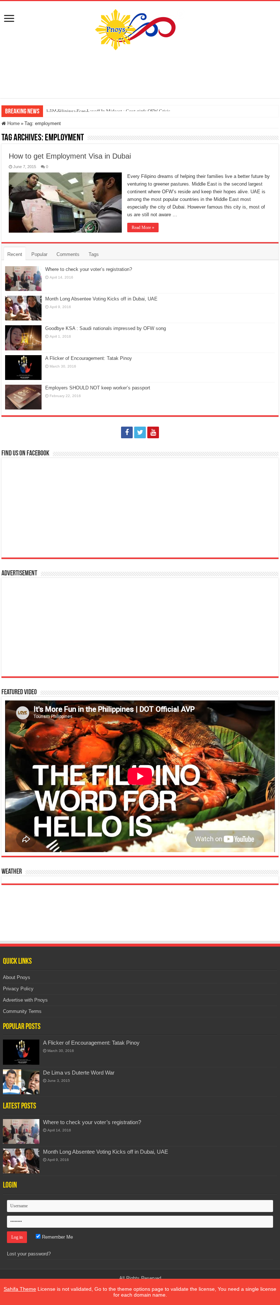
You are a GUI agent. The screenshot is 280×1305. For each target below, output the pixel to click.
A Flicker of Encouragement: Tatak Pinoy (88, 358)
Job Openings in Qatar (68, 111)
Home (13, 123)
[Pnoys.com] (140, 28)
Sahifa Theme (20, 1289)
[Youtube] (153, 432)
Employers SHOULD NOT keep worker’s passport (97, 388)
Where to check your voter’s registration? (88, 269)
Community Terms (22, 1011)
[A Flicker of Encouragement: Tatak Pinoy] (21, 1052)
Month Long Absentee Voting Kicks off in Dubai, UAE (101, 299)
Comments (68, 254)
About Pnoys (16, 977)
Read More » (143, 227)
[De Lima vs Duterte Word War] (21, 1081)
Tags (94, 254)
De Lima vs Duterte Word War (78, 1072)
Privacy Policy (18, 988)
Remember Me (56, 1237)
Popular (39, 254)
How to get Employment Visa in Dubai (70, 156)
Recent (14, 254)
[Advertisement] (140, 74)
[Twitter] (140, 432)
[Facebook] (127, 432)
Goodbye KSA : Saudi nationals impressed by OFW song (105, 328)
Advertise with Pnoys (25, 1000)
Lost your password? (29, 1254)
